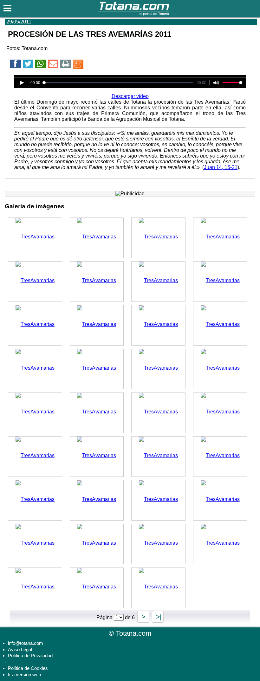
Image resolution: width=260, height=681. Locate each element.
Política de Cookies (28, 668)
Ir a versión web (24, 674)
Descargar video (130, 96)
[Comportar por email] (53, 65)
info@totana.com (25, 643)
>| (157, 616)
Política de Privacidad (30, 655)
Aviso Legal (20, 649)
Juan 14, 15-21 (220, 167)
